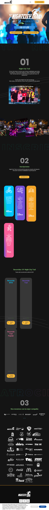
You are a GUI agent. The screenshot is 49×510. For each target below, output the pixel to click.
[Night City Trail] (8, 2)
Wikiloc (13, 318)
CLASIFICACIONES (39, 2)
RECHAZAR (34, 506)
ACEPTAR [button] (43, 506)
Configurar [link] (18, 508)
